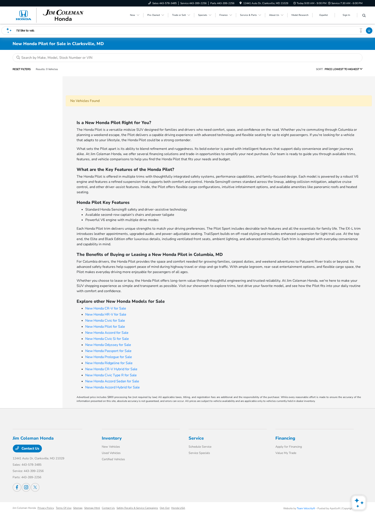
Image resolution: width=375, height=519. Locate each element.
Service (196, 438)
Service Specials (199, 453)
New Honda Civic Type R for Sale (111, 375)
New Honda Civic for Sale (105, 320)
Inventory (112, 438)
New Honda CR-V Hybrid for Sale (111, 369)
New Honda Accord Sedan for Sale (112, 381)
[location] (241, 3)
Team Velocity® (306, 508)
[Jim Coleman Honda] (50, 15)
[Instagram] (26, 487)
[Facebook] (17, 487)
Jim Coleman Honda (24, 508)
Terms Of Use (63, 508)
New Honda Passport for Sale (108, 351)
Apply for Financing (288, 447)
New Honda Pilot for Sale (105, 326)
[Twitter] (35, 487)
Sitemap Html (92, 508)
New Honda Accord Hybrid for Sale (112, 387)
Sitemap (77, 508)
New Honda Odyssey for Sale (108, 344)
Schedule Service (200, 447)
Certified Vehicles (113, 459)
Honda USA (178, 508)
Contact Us (30, 448)
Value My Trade (285, 453)
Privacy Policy (46, 508)
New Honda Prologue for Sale (108, 357)
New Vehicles (111, 447)
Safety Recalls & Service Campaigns (137, 508)
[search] (364, 15)
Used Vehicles (111, 453)
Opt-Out (164, 508)
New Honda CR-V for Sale (105, 308)
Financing (285, 438)
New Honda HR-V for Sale (105, 314)
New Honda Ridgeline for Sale (109, 363)
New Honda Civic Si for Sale (107, 338)
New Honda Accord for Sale (106, 332)
